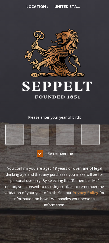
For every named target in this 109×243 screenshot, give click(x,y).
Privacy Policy (85, 192)
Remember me (60, 153)
